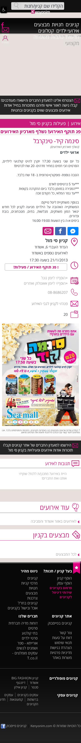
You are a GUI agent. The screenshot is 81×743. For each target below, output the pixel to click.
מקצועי (72, 43)
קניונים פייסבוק (15, 725)
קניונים (72, 24)
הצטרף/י (5, 34)
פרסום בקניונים (61, 588)
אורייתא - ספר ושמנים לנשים (27, 645)
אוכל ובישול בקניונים (23, 607)
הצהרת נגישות (61, 647)
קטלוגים (46, 31)
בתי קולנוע (30, 633)
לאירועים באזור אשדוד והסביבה (53, 521)
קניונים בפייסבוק (60, 623)
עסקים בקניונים (27, 695)
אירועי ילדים (67, 31)
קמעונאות (16, 699)
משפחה (41, 37)
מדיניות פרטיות (61, 652)
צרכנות (32, 597)
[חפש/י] (16, 5)
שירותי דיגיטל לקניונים (62, 594)
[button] (3, 9)
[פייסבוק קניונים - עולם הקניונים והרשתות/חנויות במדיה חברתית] (2, 24)
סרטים (33, 628)
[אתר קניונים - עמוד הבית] (77, 573)
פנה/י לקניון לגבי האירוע (50, 303)
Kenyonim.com (41, 726)
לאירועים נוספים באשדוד (50, 252)
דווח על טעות (62, 637)
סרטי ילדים (30, 638)
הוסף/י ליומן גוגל (53, 277)
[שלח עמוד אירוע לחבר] (48, 230)
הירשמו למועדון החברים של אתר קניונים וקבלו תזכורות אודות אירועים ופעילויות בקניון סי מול (38, 448)
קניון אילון (20, 687)
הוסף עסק (64, 583)
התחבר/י (5, 42)
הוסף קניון (64, 578)
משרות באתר (62, 657)
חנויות (58, 24)
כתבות (57, 37)
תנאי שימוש (63, 642)
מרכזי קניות (29, 583)
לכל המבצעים (66, 554)
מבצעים (42, 24)
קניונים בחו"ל (28, 602)
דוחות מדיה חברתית (23, 623)
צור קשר (65, 632)
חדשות (72, 37)
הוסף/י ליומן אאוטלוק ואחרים (45, 283)
